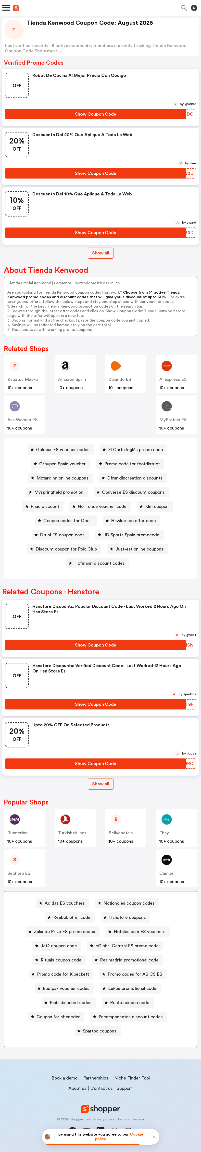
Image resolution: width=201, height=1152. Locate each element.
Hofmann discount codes (99, 563)
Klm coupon (157, 506)
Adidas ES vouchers (65, 903)
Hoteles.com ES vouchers (139, 931)
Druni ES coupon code (62, 535)
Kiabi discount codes (70, 1002)
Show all (100, 253)
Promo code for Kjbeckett (63, 974)
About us (77, 1088)
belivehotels (121, 833)
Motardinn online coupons (62, 478)
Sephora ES (18, 873)
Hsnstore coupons (127, 917)
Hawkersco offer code (133, 520)
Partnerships (95, 1078)
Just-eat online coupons (139, 549)
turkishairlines (72, 833)
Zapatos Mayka (22, 379)
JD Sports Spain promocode (131, 535)
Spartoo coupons (99, 1031)
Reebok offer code (71, 917)
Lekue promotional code (132, 988)
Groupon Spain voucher (62, 464)
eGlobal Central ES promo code (127, 946)
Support (125, 1088)
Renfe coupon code (129, 1002)
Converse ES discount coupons (133, 492)
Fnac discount (45, 506)
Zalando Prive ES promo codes (64, 931)
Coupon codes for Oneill (67, 520)
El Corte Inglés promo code (135, 449)
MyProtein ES (173, 420)
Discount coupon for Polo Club (66, 549)
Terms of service (130, 1119)
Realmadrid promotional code (129, 960)
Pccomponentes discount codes (131, 1017)
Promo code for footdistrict (132, 464)
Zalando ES (120, 379)
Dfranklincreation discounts (135, 478)
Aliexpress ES (173, 379)
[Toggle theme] (194, 7)
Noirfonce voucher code (102, 506)
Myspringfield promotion (58, 492)
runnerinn (17, 833)
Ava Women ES (22, 420)
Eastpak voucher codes (66, 988)
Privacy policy (104, 1119)
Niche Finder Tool (132, 1078)
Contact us (101, 1088)
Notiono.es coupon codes (129, 903)
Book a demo (64, 1078)
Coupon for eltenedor (58, 1017)
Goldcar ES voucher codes (62, 449)
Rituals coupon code (61, 960)
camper (167, 873)
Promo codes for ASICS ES (135, 974)
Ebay (164, 833)
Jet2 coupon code (59, 946)
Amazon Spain (72, 379)
